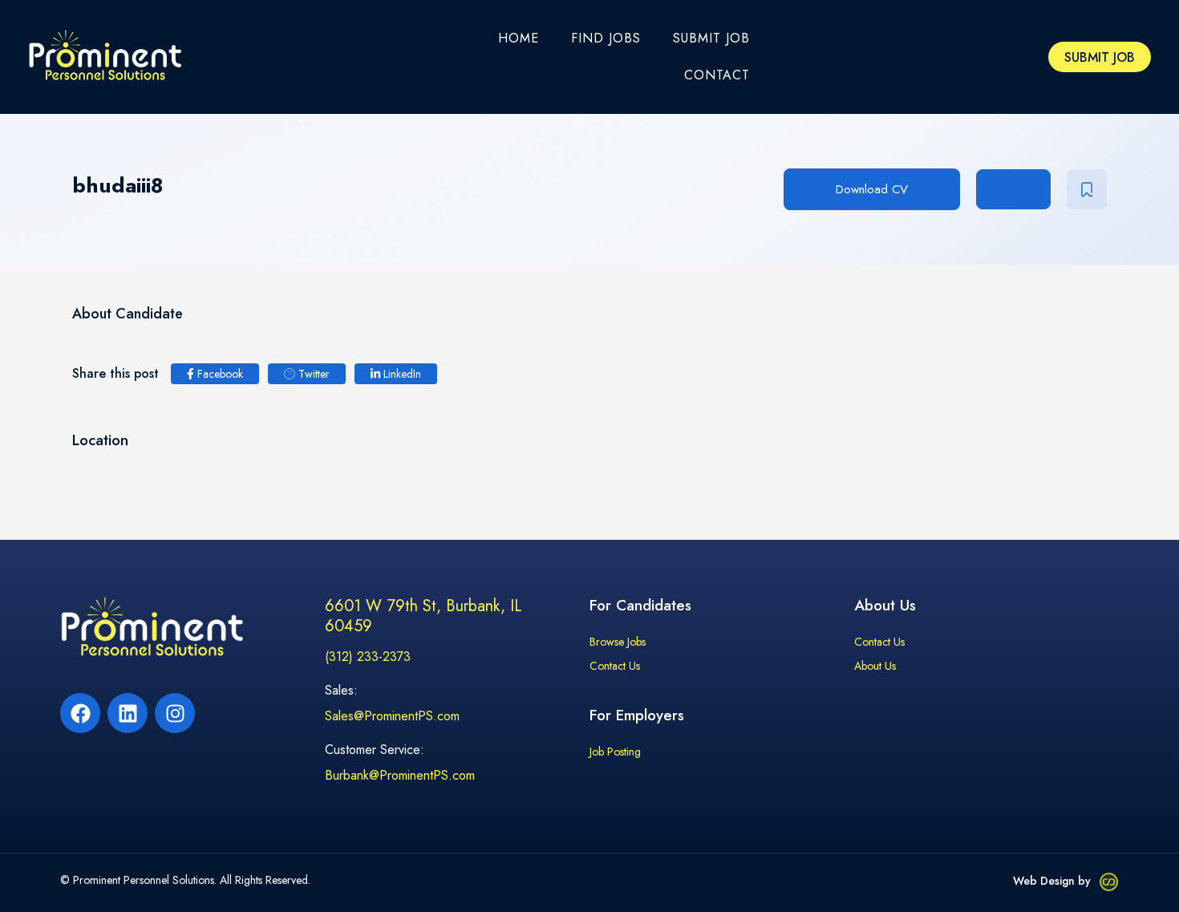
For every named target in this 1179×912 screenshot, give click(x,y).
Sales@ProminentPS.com (392, 716)
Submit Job (711, 38)
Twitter (312, 374)
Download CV (872, 189)
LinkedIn (400, 374)
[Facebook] (80, 713)
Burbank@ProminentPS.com (400, 775)
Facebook (218, 374)
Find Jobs (606, 38)
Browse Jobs (618, 642)
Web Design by (1052, 881)
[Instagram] (175, 713)
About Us (875, 666)
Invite (1013, 189)
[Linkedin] (127, 713)
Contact (717, 75)
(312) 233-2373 (368, 656)
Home (518, 38)
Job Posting (615, 752)
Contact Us (615, 666)
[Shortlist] (1087, 189)
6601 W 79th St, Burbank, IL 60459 (423, 616)
